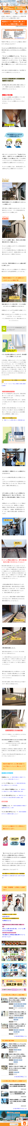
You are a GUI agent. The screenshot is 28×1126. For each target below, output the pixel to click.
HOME (3, 16)
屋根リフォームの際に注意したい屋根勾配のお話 (14, 420)
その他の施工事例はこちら (20, 1036)
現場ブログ (9, 16)
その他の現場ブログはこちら (20, 1108)
